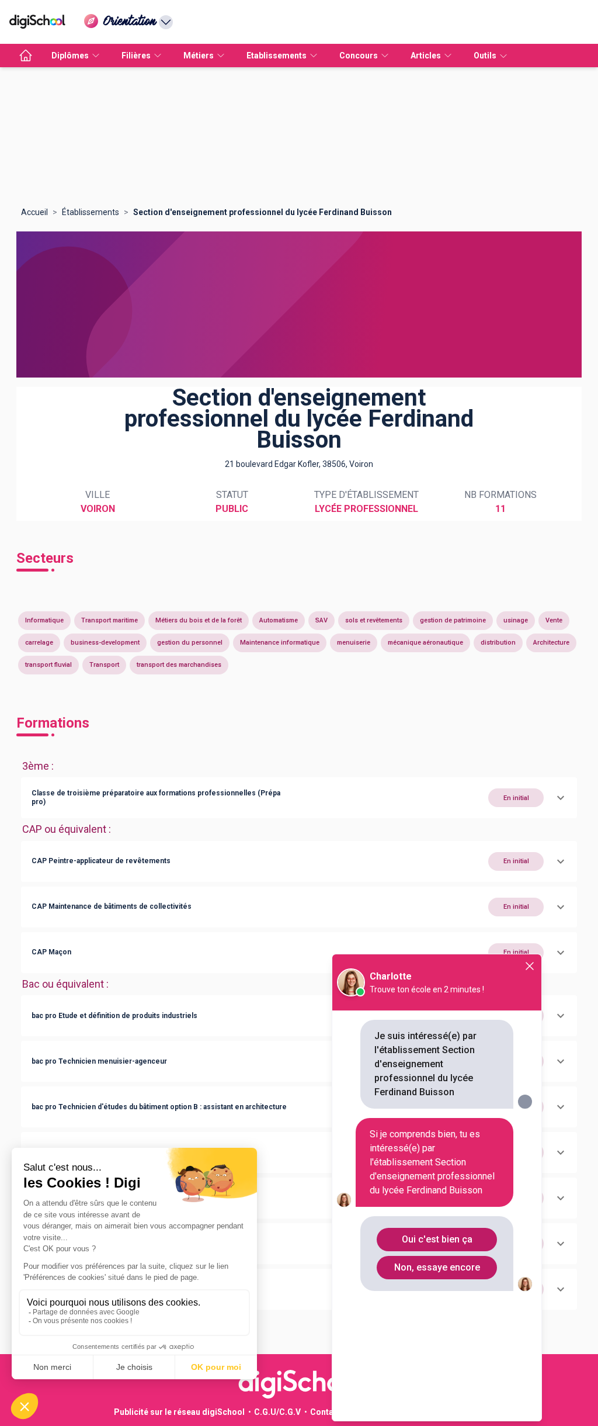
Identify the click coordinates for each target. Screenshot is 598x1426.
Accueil (34, 212)
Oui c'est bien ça (437, 1239)
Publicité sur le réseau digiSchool (179, 1412)
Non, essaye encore (437, 1267)
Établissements (90, 212)
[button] (299, 797)
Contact (325, 1412)
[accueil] (25, 55)
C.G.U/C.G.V (277, 1412)
